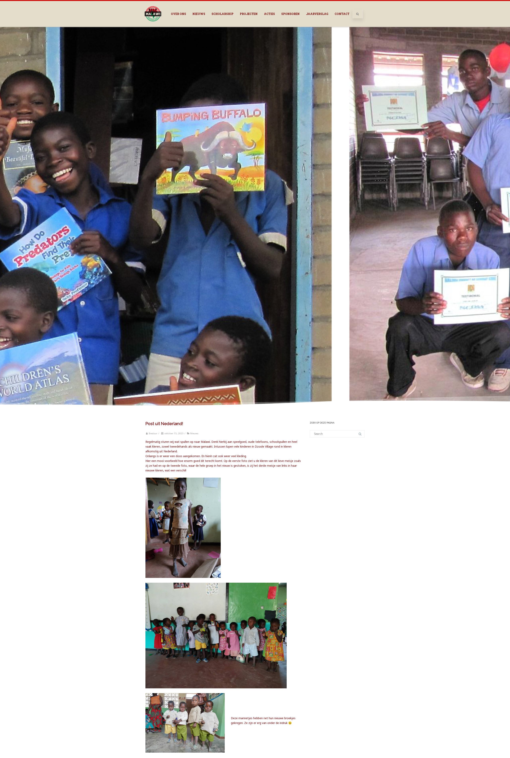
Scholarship (222, 14)
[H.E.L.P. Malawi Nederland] (153, 25)
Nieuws (198, 14)
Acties (269, 14)
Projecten (249, 14)
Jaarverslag (317, 14)
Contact (342, 14)
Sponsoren (290, 14)
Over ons (178, 14)
